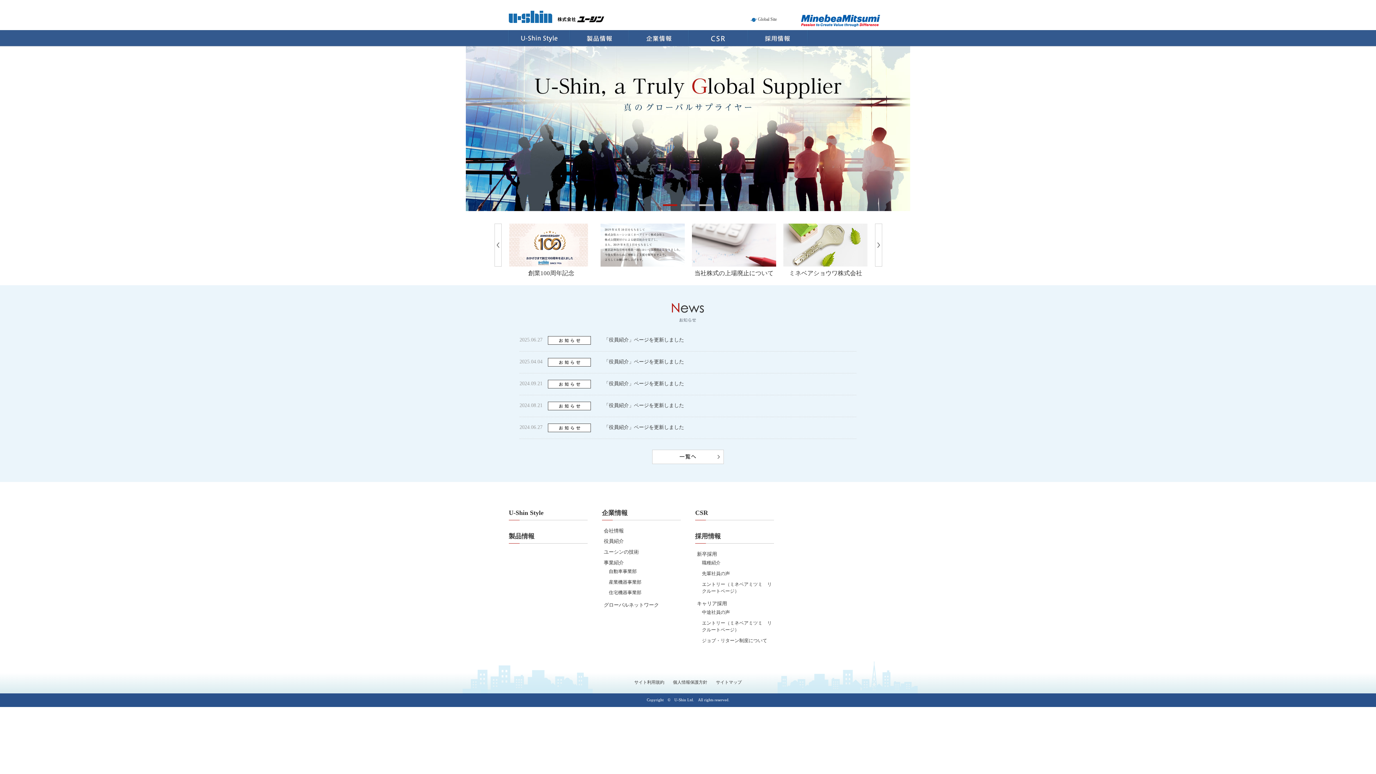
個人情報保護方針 (690, 682)
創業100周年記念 (551, 273)
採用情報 (778, 38)
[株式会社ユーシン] (556, 19)
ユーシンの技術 (621, 552)
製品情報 (599, 38)
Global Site (767, 19)
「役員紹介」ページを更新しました (644, 340)
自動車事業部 (623, 571)
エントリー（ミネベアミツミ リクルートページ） (737, 588)
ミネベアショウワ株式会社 (825, 273)
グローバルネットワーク (631, 605)
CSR (718, 38)
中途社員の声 (716, 612)
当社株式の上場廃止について (734, 273)
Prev (501, 227)
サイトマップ (729, 682)
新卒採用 (707, 554)
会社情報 (614, 531)
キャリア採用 (712, 603)
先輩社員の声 (716, 573)
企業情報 (659, 38)
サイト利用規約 (649, 682)
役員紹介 (614, 541)
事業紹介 (614, 562)
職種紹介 (711, 562)
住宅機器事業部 (625, 592)
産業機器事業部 (625, 582)
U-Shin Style (539, 38)
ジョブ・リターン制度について (734, 640)
